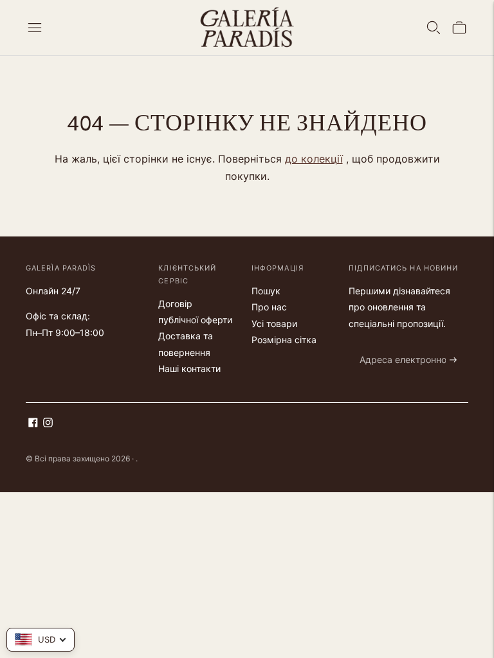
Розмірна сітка (284, 339)
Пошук (266, 290)
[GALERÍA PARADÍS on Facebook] (33, 423)
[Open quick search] (434, 27)
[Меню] (35, 27)
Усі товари (274, 323)
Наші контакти (189, 368)
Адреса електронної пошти (411, 345)
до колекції (314, 158)
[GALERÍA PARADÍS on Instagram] (48, 423)
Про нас (269, 306)
